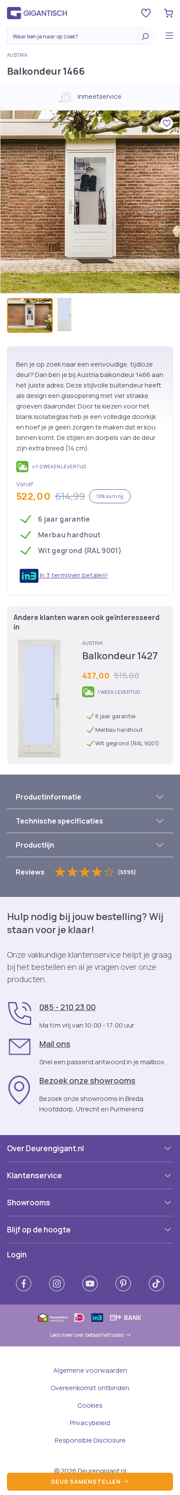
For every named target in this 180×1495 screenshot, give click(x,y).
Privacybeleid (90, 1422)
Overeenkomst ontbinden (90, 1387)
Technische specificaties (59, 821)
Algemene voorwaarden (90, 1370)
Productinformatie (48, 797)
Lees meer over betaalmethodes (87, 1335)
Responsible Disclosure (90, 1440)
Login (17, 1254)
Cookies (90, 1405)
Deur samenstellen (87, 1481)
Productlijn (35, 845)
